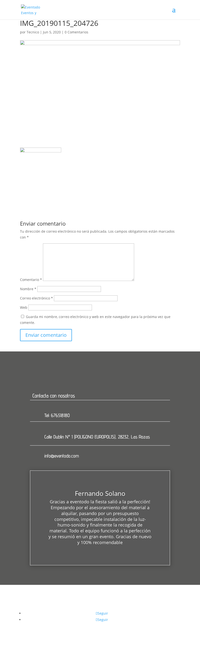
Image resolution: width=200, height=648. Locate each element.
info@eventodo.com (61, 456)
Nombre (28, 289)
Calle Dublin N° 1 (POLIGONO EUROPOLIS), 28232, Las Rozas (97, 437)
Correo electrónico (36, 298)
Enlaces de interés (122, 607)
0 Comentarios (76, 32)
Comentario (31, 279)
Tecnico (33, 32)
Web (23, 307)
